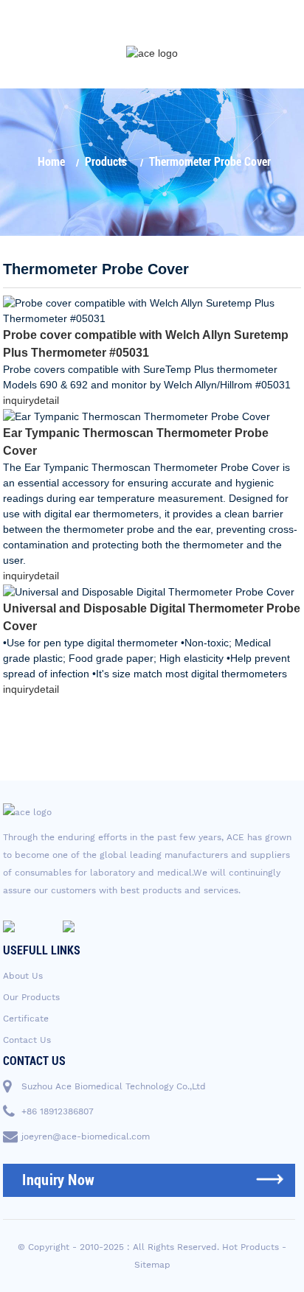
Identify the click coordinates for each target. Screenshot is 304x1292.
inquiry (18, 400)
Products (106, 162)
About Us (23, 976)
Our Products (31, 997)
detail (46, 400)
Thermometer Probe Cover (210, 162)
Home (51, 162)
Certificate (26, 1018)
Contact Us (27, 1040)
